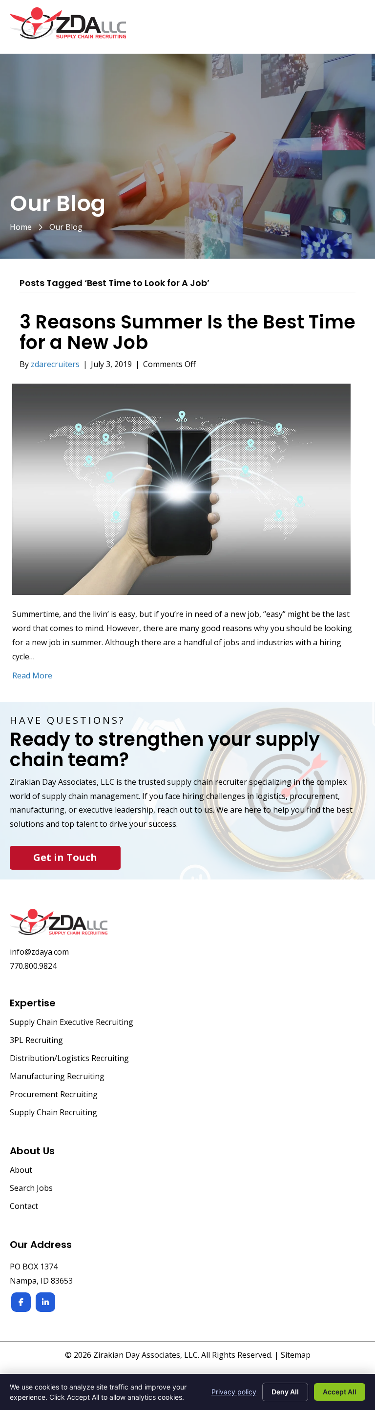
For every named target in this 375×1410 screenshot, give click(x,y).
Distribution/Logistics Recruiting (69, 1058)
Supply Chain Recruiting (53, 1113)
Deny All (285, 1392)
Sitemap (296, 1354)
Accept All (339, 1392)
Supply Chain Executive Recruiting (71, 1022)
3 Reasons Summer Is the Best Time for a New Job (187, 332)
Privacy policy (233, 1392)
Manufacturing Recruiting (57, 1077)
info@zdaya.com (39, 951)
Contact (24, 1206)
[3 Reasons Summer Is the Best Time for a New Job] (181, 488)
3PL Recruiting (36, 1040)
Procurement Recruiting (54, 1095)
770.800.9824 (33, 965)
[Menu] (354, 28)
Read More (32, 675)
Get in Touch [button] (65, 857)
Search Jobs (31, 1188)
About (21, 1170)
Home (21, 227)
